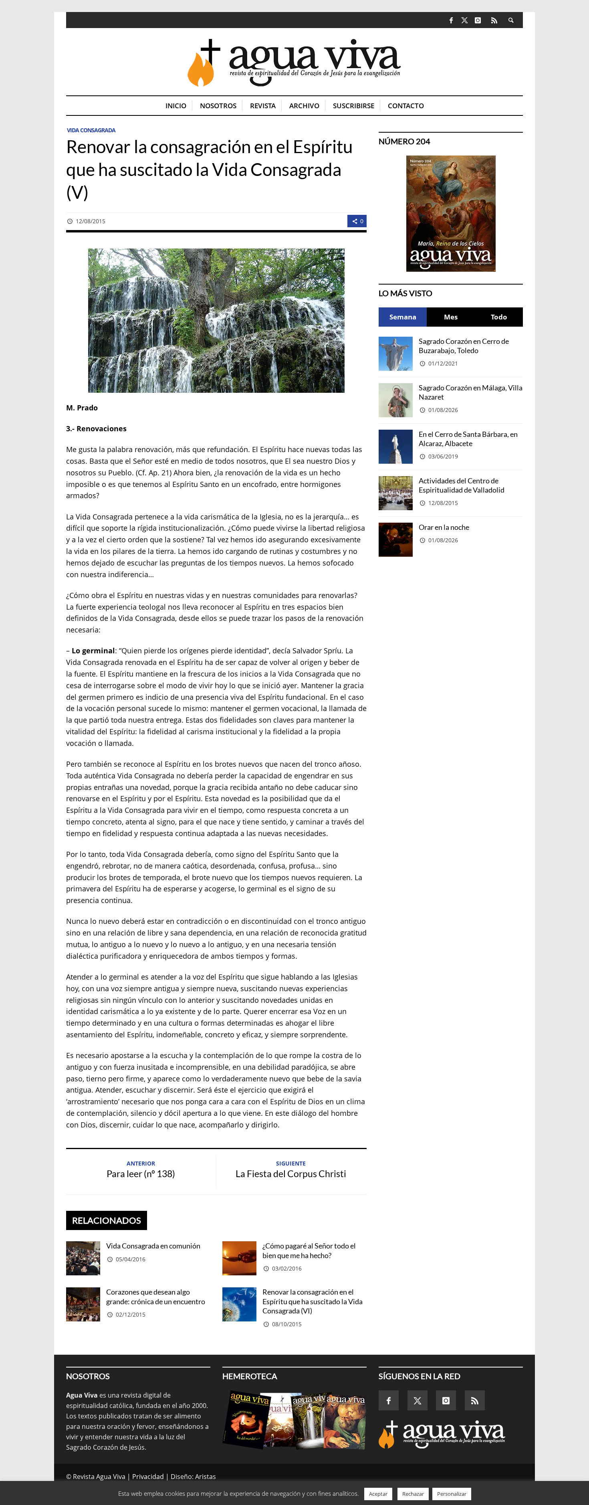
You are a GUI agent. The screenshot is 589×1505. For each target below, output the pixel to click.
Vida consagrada (91, 130)
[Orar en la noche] (396, 540)
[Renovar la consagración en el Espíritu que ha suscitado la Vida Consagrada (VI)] (239, 1304)
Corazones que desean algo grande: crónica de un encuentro (155, 1296)
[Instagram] (478, 20)
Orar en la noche (444, 527)
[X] (465, 20)
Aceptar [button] (378, 1493)
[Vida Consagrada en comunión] (83, 1258)
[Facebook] (451, 20)
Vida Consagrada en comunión (153, 1245)
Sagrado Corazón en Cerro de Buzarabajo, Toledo (464, 346)
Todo (499, 316)
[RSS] (494, 20)
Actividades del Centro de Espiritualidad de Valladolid (461, 485)
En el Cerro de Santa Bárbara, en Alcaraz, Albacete (468, 439)
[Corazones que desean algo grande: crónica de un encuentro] (83, 1304)
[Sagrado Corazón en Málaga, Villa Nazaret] (396, 400)
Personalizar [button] (451, 1493)
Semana (402, 316)
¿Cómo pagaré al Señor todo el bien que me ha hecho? (309, 1250)
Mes (451, 316)
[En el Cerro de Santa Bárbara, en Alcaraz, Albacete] (396, 447)
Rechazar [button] (413, 1493)
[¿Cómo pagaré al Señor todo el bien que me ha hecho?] (239, 1258)
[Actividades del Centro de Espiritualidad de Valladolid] (396, 493)
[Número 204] (451, 214)
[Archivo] (294, 1420)
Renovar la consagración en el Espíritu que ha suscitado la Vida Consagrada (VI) (312, 1301)
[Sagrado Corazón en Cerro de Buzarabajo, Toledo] (396, 354)
